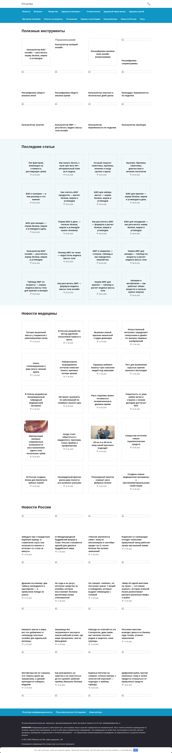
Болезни (38, 12)
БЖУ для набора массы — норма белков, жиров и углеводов (102, 196)
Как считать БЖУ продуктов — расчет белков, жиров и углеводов (69, 196)
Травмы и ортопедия (90, 19)
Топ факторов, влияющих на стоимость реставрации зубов (36, 167)
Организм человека (31, 19)
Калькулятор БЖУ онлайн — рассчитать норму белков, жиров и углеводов (36, 54)
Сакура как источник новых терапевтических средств (136, 439)
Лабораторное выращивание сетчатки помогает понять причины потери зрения (69, 368)
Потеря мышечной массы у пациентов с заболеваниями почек (36, 335)
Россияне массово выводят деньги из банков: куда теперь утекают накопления (136, 633)
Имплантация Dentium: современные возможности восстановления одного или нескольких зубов (36, 445)
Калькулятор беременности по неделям (102, 126)
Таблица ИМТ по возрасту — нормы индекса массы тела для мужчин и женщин (36, 286)
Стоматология (93, 12)
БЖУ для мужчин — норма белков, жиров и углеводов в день (136, 196)
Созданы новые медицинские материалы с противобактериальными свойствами (136, 480)
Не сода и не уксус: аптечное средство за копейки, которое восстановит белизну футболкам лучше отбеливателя (66, 590)
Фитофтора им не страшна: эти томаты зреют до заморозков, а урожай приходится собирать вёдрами (36, 679)
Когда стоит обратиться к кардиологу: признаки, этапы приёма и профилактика (69, 440)
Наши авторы (95, 712)
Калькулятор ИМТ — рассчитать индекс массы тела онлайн (68, 128)
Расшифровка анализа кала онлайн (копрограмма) (103, 54)
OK (136, 750)
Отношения (71, 19)
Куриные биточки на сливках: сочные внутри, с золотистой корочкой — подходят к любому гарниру (102, 679)
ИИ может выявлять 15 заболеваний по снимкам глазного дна (69, 400)
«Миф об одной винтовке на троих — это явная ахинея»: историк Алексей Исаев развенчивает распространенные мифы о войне (135, 590)
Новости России (128, 19)
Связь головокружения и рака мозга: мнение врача (36, 367)
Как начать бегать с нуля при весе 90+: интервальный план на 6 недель (69, 167)
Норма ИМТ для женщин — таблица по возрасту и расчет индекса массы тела (136, 255)
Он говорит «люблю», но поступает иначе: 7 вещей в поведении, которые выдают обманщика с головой (101, 589)
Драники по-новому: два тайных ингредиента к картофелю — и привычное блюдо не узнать (34, 589)
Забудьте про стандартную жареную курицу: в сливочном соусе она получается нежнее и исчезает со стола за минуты (36, 544)
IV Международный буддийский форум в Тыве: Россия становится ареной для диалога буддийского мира (68, 543)
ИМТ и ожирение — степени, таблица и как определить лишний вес (103, 255)
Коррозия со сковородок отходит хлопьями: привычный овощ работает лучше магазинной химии (136, 541)
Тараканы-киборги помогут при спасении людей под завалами (102, 368)
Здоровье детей (136, 12)
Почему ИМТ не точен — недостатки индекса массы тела (69, 255)
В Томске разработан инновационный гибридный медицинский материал (36, 400)
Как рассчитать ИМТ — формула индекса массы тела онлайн (69, 286)
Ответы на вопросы (53, 19)
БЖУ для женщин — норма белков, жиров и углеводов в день (36, 226)
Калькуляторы (110, 19)
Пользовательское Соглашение (71, 712)
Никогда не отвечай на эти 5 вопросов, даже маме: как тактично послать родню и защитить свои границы (102, 635)
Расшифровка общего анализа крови (66, 94)
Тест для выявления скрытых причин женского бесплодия (136, 368)
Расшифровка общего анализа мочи (33, 94)
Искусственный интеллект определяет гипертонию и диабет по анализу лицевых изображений (136, 335)
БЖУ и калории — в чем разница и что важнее (36, 196)
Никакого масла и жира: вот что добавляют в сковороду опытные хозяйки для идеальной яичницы (34, 635)
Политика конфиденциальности (37, 712)
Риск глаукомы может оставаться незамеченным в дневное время (102, 399)
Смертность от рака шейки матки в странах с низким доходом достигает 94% (136, 400)
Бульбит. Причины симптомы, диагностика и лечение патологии (136, 167)
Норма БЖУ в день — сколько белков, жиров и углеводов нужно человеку (69, 226)
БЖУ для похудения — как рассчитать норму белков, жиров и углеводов (136, 226)
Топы (142, 19)
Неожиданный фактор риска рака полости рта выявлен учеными (69, 480)
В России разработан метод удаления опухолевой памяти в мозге (69, 335)
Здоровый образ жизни (115, 12)
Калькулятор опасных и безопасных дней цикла (100, 94)
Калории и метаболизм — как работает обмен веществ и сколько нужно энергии (136, 286)
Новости (26, 12)
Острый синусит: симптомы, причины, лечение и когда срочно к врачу (103, 167)
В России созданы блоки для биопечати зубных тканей (36, 480)
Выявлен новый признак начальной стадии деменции (103, 335)
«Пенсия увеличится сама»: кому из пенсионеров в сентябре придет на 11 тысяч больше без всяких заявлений (101, 544)
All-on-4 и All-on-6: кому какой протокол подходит (103, 445)
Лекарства (53, 12)
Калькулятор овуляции (134, 125)
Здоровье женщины (70, 12)
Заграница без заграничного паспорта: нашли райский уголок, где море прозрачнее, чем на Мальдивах (69, 635)
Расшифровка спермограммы (130, 62)
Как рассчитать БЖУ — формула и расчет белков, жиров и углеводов (103, 226)
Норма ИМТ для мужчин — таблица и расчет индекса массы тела (102, 286)
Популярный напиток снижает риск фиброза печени (102, 480)
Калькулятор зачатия (33, 125)
